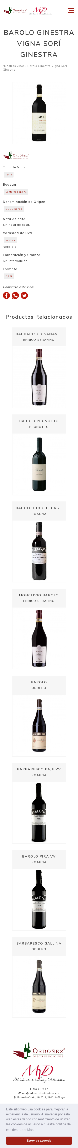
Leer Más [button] (26, 1130)
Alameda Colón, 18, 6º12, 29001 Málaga (40, 1097)
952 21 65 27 (40, 1088)
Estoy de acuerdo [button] (39, 1140)
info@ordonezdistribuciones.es (40, 1093)
